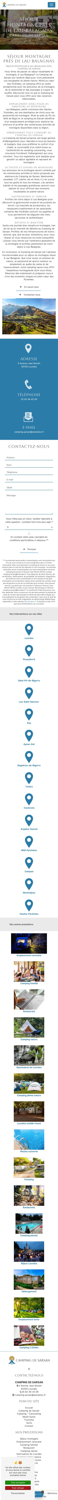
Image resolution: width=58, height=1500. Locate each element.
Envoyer (32, 549)
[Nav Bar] (51, 4)
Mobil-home (29, 1416)
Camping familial (29, 1444)
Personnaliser (18, 1493)
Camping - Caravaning (29, 1413)
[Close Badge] (42, 1492)
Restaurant (29, 1447)
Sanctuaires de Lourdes (28, 1454)
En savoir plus (31, 287)
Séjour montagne (29, 1438)
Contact (29, 1426)
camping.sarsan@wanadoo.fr (29, 431)
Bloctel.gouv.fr (30, 601)
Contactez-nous (32, 294)
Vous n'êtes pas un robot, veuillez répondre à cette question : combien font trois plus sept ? (29, 520)
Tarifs (29, 1423)
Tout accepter (18, 1482)
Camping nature (29, 1451)
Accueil (29, 1407)
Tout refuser (18, 1488)
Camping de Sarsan (29, 1410)
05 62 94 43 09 (29, 399)
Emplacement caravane (29, 1441)
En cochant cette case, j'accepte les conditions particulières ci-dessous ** (29, 539)
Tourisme (29, 1419)
